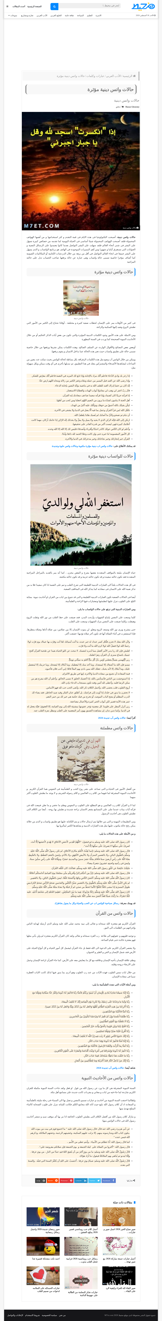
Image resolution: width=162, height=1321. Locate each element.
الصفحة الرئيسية (34, 6)
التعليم (90, 15)
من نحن (62, 1315)
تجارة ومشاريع (27, 15)
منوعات (13, 15)
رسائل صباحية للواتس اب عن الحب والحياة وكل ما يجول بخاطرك (87, 903)
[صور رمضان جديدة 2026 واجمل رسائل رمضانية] (43, 1216)
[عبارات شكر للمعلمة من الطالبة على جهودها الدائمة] (80, 1277)
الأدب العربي (42, 15)
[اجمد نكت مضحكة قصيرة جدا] (43, 1246)
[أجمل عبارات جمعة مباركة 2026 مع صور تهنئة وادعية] (118, 1246)
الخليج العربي (56, 15)
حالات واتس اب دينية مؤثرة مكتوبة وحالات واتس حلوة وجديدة (82, 446)
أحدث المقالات (18, 6)
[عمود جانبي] (7, 6)
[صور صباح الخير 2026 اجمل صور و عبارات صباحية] (118, 1216)
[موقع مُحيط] (143, 6)
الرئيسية (128, 76)
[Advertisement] (81, 44)
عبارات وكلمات (95, 76)
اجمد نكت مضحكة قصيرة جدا (46, 1259)
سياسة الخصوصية (49, 1315)
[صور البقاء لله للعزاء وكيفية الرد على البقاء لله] (118, 1275)
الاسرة (98, 15)
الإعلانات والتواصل (15, 1315)
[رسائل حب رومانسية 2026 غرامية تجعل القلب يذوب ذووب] (80, 1246)
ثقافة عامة (69, 15)
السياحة (80, 15)
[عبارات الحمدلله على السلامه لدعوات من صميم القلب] (43, 1275)
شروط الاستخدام (32, 1315)
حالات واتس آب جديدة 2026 (112, 718)
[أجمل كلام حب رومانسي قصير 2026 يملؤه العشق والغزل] (80, 1216)
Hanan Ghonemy (132, 107)
